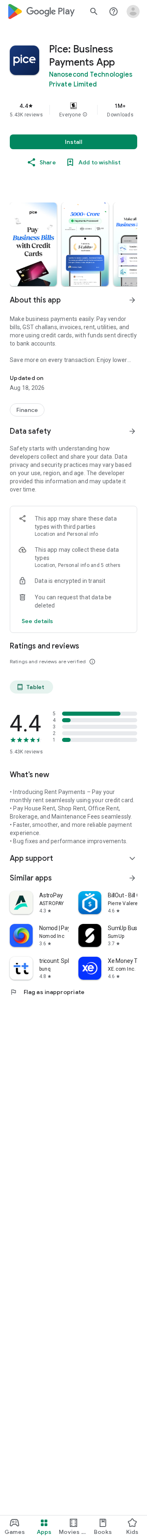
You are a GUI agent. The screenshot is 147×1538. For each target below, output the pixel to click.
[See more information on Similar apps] (132, 878)
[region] (73, 110)
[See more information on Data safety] (132, 431)
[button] (84, 115)
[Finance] (27, 410)
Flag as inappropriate (47, 992)
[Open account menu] (133, 11)
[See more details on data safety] (37, 621)
